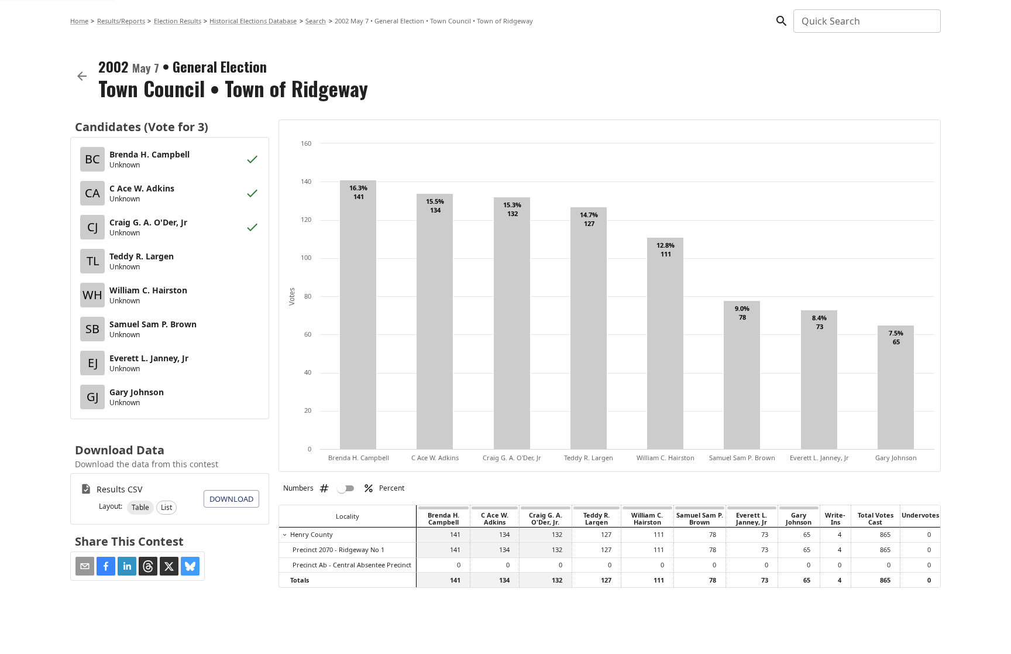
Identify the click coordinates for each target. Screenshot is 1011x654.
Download (231, 499)
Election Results (177, 20)
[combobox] (866, 21)
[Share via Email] (84, 566)
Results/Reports (121, 20)
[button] (140, 508)
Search (315, 20)
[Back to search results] (82, 76)
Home (79, 20)
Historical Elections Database (253, 20)
